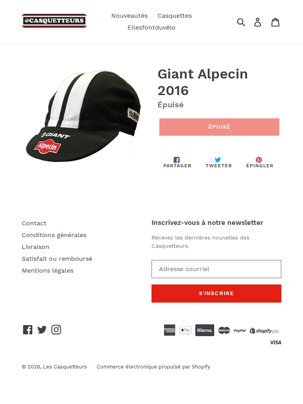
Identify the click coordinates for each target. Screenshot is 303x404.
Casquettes (174, 15)
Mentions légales (47, 270)
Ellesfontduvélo (151, 27)
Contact (34, 223)
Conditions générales (54, 235)
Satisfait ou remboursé (57, 258)
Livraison (35, 247)
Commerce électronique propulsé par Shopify (153, 367)
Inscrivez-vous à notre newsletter (207, 222)
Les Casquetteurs (65, 367)
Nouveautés (129, 15)
